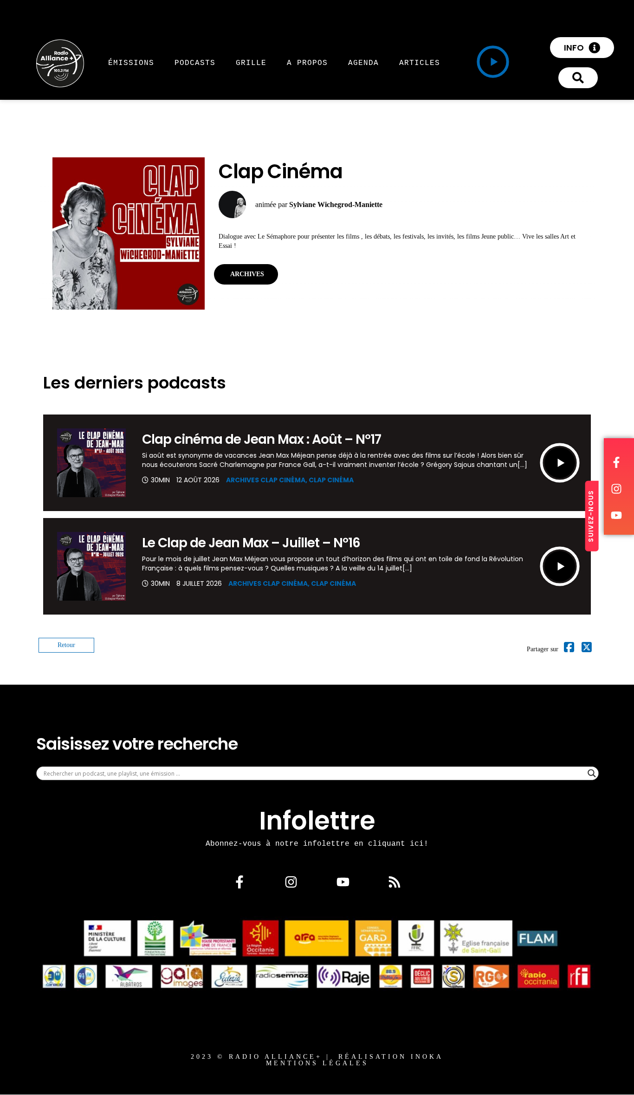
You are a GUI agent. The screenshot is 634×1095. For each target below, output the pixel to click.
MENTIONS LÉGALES (317, 1063)
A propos (307, 62)
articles (419, 62)
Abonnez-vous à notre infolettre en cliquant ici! (317, 843)
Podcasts (195, 62)
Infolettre (317, 820)
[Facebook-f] (239, 882)
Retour (66, 644)
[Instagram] (291, 882)
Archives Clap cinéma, (267, 480)
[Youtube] (343, 882)
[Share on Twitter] (586, 649)
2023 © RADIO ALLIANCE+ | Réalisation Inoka (317, 1056)
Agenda (363, 62)
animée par (318, 204)
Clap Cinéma (331, 480)
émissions (131, 62)
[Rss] (394, 882)
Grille (251, 62)
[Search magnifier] (591, 773)
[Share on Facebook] (569, 649)
